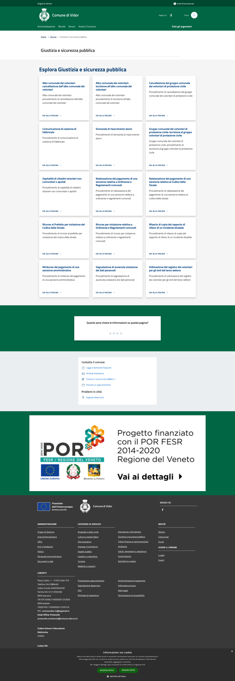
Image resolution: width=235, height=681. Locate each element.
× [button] (232, 651)
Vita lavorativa (84, 541)
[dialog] (117, 664)
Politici (41, 551)
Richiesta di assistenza (88, 595)
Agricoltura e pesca (127, 561)
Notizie (161, 532)
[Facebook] (170, 15)
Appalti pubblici (85, 551)
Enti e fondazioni (45, 546)
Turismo (81, 561)
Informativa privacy (127, 585)
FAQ (80, 590)
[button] (117, 676)
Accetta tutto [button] (107, 670)
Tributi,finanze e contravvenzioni (133, 541)
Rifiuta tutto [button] (128, 670)
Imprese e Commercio (88, 546)
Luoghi (161, 555)
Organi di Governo (46, 532)
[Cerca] (194, 15)
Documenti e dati (45, 561)
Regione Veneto (45, 3)
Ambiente (122, 546)
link (143, 664)
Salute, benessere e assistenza (132, 551)
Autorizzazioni (124, 556)
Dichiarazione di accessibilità (131, 595)
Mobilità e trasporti (86, 566)
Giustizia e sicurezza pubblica (131, 536)
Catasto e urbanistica (87, 556)
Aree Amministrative (47, 536)
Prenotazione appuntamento (91, 580)
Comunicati (163, 536)
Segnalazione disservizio (89, 585)
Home (43, 37)
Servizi (53, 37)
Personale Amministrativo (50, 556)
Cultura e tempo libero (88, 536)
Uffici (40, 541)
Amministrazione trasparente (131, 580)
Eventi (161, 560)
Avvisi (161, 541)
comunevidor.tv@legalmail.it (55, 611)
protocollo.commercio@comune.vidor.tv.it (58, 618)
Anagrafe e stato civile (88, 532)
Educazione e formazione (129, 531)
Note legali (123, 590)
